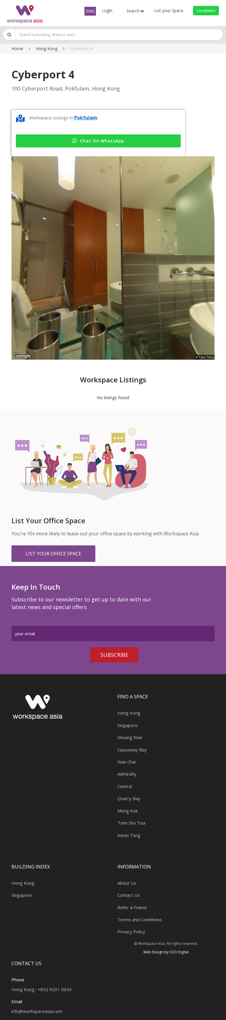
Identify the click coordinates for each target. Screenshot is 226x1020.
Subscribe (114, 654)
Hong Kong (46, 48)
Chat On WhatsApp (102, 141)
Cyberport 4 (81, 48)
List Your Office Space (53, 553)
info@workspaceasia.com (36, 1011)
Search (133, 11)
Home (17, 48)
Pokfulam (85, 117)
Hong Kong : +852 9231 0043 (41, 989)
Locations (206, 10)
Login (107, 10)
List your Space (168, 10)
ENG (90, 11)
